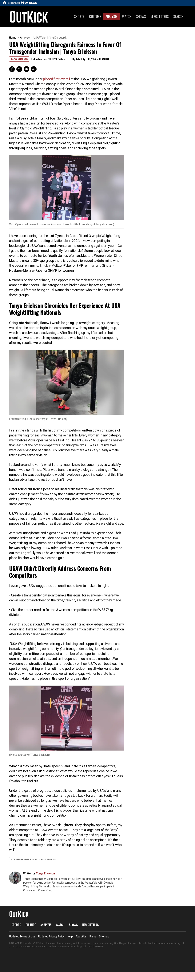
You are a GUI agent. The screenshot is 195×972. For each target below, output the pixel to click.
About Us (81, 936)
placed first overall (56, 79)
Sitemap (104, 936)
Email (26, 69)
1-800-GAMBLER (95, 946)
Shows (141, 16)
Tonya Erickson (19, 59)
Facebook (12, 69)
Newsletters (159, 16)
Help (70, 936)
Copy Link (34, 69)
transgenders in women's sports (34, 859)
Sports (79, 16)
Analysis (111, 16)
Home (12, 37)
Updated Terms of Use (22, 936)
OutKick (29, 16)
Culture (95, 16)
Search (178, 16)
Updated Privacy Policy (51, 936)
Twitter (19, 69)
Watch (127, 16)
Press (93, 936)
